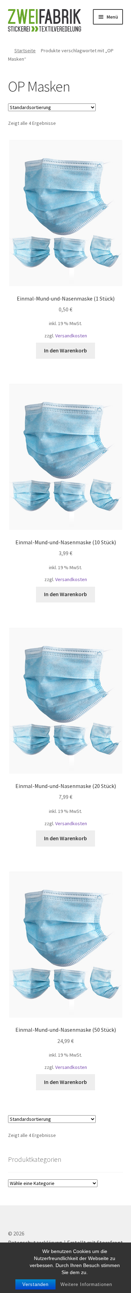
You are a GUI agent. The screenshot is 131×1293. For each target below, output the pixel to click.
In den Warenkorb (65, 350)
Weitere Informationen (86, 1284)
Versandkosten (71, 335)
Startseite (25, 50)
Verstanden (35, 1284)
